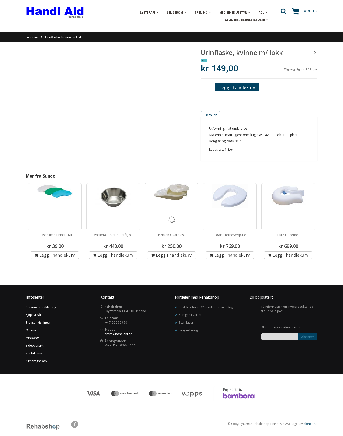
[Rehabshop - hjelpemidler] (55, 12)
